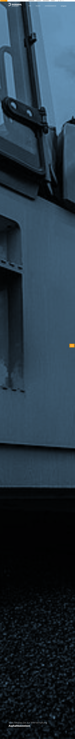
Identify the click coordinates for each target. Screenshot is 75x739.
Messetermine (46, 0)
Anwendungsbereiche (50, 5)
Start (29, 5)
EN (61, 0)
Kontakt (53, 0)
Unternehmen (31, 0)
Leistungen (63, 5)
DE (60, 0)
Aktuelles (39, 0)
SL (63, 0)
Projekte (38, 5)
